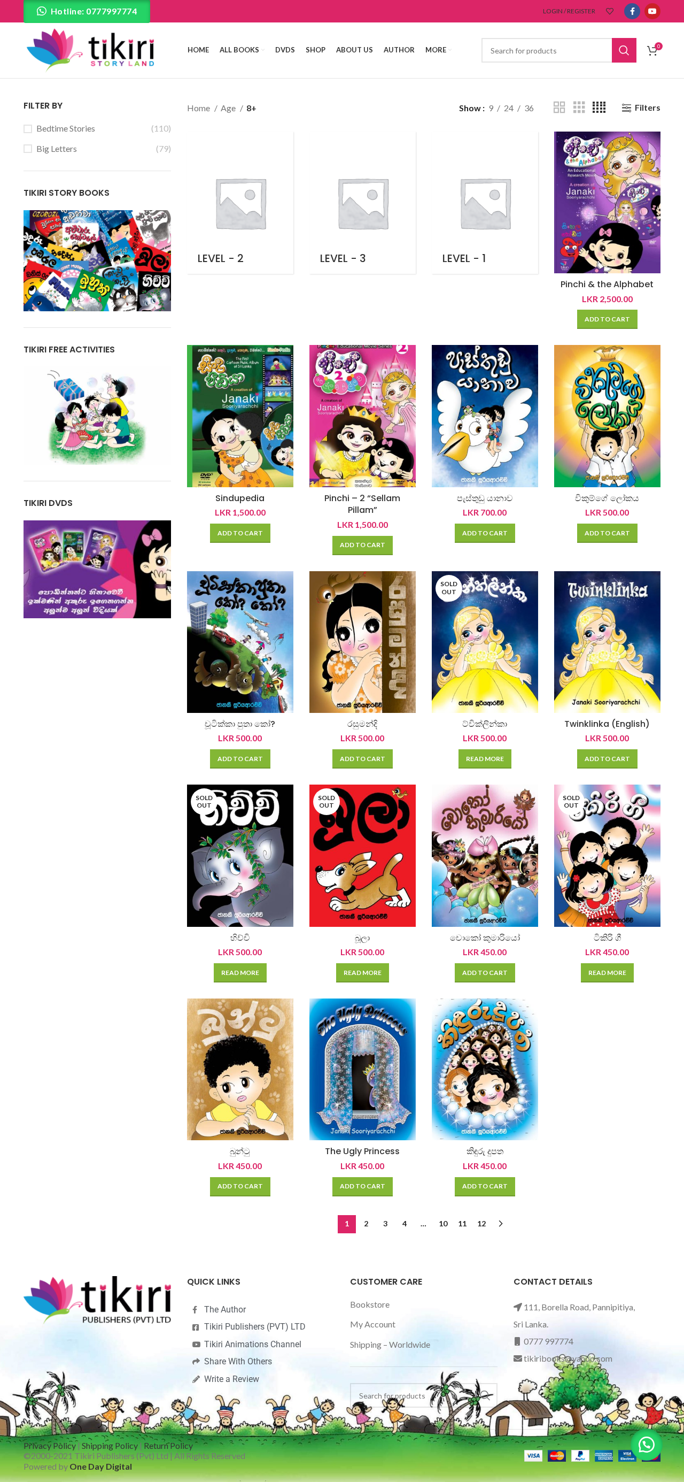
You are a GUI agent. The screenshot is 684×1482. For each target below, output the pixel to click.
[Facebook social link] (632, 11)
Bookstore (370, 1304)
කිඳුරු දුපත (485, 1151)
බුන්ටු (240, 1151)
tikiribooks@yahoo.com (568, 1358)
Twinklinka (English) (607, 724)
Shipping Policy (110, 1445)
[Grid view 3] (579, 108)
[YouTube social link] (652, 11)
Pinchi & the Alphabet (607, 284)
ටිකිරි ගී (607, 938)
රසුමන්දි (362, 724)
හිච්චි (240, 938)
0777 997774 (548, 1341)
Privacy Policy (50, 1445)
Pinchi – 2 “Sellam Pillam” (362, 504)
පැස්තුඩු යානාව (485, 498)
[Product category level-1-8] (485, 203)
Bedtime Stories (65, 128)
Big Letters (56, 148)
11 (462, 1223)
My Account (372, 1324)
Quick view (652, 149)
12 (481, 1223)
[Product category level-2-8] (240, 203)
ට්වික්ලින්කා (484, 724)
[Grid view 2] (559, 108)
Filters (647, 108)
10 (443, 1223)
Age (229, 108)
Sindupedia (240, 498)
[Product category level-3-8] (362, 203)
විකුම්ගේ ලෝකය (607, 498)
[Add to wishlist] (652, 173)
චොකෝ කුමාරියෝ (485, 938)
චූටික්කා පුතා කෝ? (240, 724)
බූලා (362, 938)
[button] (607, 319)
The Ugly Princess (362, 1151)
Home (199, 108)
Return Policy (168, 1445)
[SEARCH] (624, 50)
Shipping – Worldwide (390, 1344)
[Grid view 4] (599, 108)
